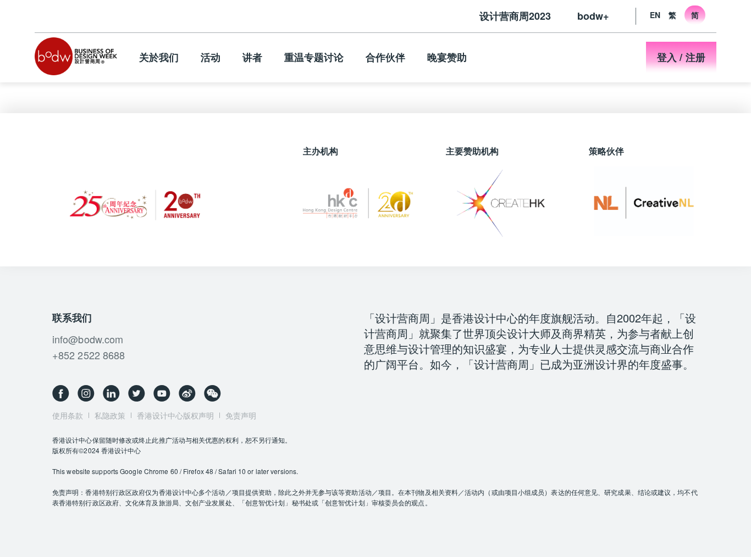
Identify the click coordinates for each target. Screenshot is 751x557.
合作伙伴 (385, 57)
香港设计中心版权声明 (175, 415)
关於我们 (159, 57)
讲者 (252, 57)
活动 (210, 57)
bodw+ (593, 16)
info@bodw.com (87, 339)
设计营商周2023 (515, 16)
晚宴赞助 (447, 57)
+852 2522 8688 (88, 355)
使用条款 (67, 415)
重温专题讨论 (314, 57)
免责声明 (240, 415)
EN (655, 14)
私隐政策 (110, 415)
